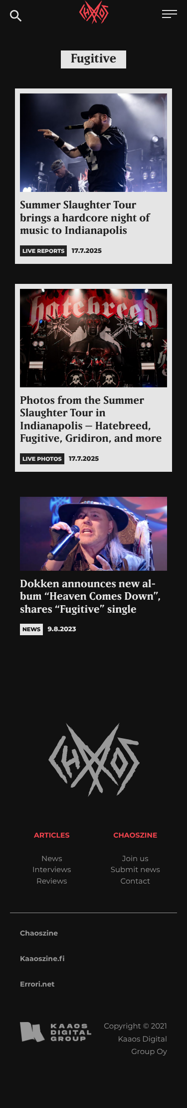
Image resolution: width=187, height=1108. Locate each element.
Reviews (51, 881)
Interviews (51, 869)
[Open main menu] (169, 15)
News (51, 858)
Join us (135, 858)
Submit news (135, 869)
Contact (135, 881)
